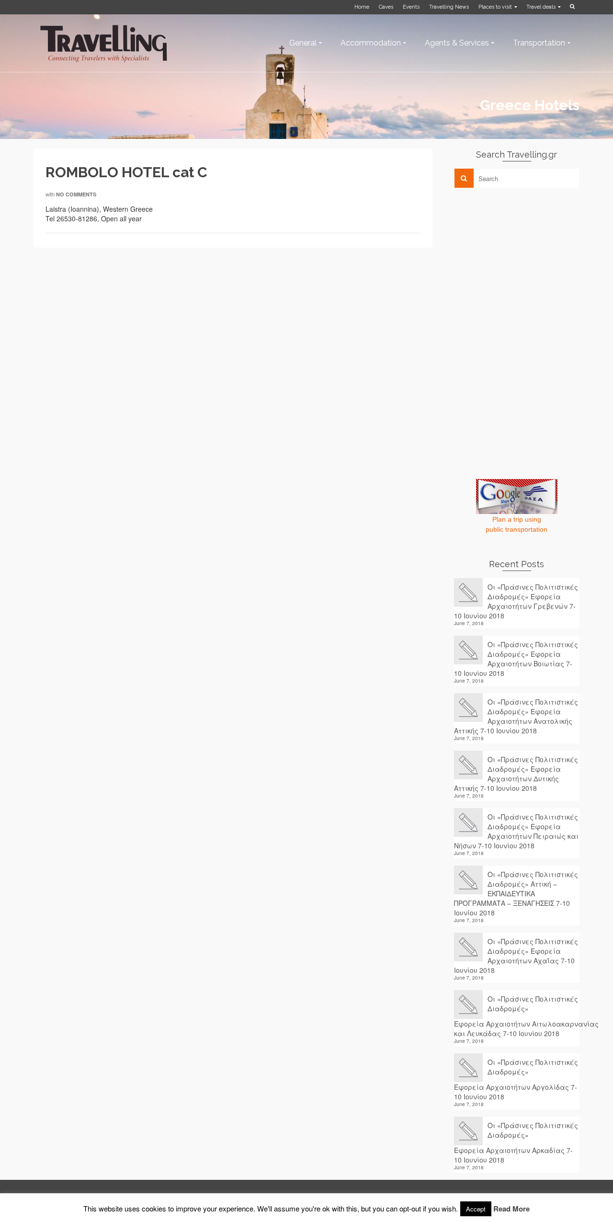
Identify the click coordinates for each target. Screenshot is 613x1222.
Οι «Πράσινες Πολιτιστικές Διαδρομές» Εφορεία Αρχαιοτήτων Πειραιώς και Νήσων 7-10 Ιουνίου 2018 (516, 831)
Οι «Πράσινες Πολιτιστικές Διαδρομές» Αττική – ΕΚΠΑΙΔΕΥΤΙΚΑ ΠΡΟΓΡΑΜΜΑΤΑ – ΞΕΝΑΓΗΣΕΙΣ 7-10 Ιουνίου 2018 (516, 893)
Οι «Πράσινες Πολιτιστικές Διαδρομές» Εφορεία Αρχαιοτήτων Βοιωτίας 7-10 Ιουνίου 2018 (516, 659)
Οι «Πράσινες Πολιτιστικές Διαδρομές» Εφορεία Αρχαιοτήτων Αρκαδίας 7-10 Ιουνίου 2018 (516, 1142)
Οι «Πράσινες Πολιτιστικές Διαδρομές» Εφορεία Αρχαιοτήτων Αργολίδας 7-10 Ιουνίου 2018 (516, 1079)
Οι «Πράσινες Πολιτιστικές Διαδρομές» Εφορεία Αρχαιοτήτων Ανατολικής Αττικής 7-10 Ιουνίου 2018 (516, 716)
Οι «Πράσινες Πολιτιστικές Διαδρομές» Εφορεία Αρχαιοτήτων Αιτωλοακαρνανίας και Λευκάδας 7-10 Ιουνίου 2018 (517, 1016)
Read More (511, 1208)
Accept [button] (476, 1208)
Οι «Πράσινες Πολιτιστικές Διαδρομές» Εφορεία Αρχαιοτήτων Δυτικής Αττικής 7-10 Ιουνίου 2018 (516, 773)
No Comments (76, 194)
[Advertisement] (526, 262)
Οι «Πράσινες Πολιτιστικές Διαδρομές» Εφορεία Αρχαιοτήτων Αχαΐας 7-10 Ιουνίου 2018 (516, 955)
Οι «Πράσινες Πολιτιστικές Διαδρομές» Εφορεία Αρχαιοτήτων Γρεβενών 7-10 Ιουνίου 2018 (516, 601)
